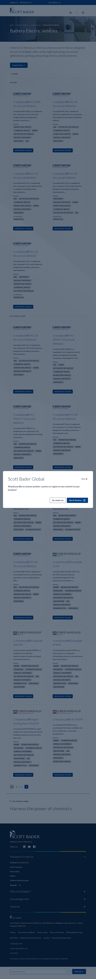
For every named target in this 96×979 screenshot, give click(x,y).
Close (83, 479)
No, (58, 500)
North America (75, 500)
